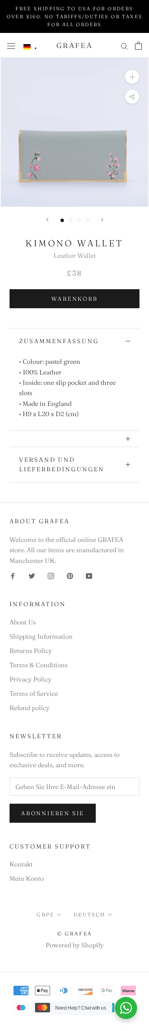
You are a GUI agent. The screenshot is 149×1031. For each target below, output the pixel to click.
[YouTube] (89, 575)
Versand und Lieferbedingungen (61, 464)
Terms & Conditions (39, 665)
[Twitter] (32, 575)
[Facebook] (13, 575)
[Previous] (47, 219)
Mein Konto (27, 878)
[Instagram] (51, 575)
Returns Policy (31, 651)
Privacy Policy (31, 679)
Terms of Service (34, 693)
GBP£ (45, 914)
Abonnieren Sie (52, 813)
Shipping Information (41, 636)
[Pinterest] (70, 575)
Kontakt (21, 864)
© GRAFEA (74, 933)
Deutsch (89, 914)
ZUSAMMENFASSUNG (59, 341)
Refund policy (30, 708)
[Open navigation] (11, 45)
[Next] (102, 219)
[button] (30, 47)
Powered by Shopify (75, 945)
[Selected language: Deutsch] (30, 47)
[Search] (124, 45)
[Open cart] (138, 46)
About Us (23, 622)
